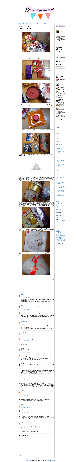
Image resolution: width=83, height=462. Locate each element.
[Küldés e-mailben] (51, 279)
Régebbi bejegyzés (51, 455)
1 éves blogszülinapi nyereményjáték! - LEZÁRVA (61, 91)
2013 (57, 141)
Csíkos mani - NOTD (60, 163)
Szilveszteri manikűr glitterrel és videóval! (60, 100)
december (59, 144)
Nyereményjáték (58, 226)
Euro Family (57, 235)
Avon (56, 227)
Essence (59, 222)
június (58, 207)
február (58, 214)
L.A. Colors (63, 236)
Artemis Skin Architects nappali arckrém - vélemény (61, 154)
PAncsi (22, 294)
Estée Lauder (61, 233)
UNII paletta (62, 238)
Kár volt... (58, 157)
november (59, 145)
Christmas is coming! (25, 28)
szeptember (59, 203)
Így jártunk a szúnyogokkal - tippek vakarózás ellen (61, 104)
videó (57, 221)
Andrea (22, 390)
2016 (57, 136)
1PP (56, 236)
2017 (57, 135)
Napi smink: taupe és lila (61, 198)
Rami (21, 348)
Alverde (59, 238)
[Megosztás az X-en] (52, 279)
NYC (64, 228)
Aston (64, 230)
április (58, 210)
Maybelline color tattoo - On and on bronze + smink (60, 168)
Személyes (45, 23)
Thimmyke (22, 305)
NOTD (63, 221)
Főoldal (36, 455)
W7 (64, 229)
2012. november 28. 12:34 (25, 379)
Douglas (57, 232)
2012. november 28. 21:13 (25, 402)
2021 (57, 128)
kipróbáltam (63, 237)
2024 (57, 124)
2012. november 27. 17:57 (25, 319)
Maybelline (63, 226)
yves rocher (63, 235)
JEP (57, 241)
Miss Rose (57, 228)
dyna (21, 363)
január (58, 215)
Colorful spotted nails (60, 83)
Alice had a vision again (61, 170)
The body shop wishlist (60, 189)
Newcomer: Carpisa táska (61, 87)
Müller (64, 233)
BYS (56, 231)
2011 (57, 217)
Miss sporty (63, 227)
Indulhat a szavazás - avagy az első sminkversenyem (60, 179)
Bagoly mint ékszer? (60, 111)
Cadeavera (63, 234)
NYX (60, 225)
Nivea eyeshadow (58, 234)
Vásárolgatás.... (59, 172)
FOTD (62, 224)
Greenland (59, 240)
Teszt (34, 23)
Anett (21, 311)
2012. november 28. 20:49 (26, 395)
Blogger (62, 243)
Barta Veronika (23, 332)
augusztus (59, 204)
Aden (57, 236)
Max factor (62, 229)
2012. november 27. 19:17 (25, 335)
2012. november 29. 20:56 (26, 427)
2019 (57, 132)
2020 (57, 130)
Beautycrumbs (29, 460)
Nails (37, 23)
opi (61, 225)
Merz (59, 241)
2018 (57, 133)
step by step (57, 233)
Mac (57, 229)
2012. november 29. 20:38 (26, 420)
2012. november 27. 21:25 (25, 352)
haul (56, 222)
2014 (57, 139)
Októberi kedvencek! (60, 199)
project (62, 230)
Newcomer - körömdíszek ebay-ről (60, 174)
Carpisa (56, 240)
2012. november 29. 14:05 (25, 412)
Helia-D (62, 240)
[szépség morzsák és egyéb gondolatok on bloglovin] (59, 66)
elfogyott (57, 225)
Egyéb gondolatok (61, 223)
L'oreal (64, 225)
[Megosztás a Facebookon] (53, 279)
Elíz (21, 409)
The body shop (62, 232)
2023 (57, 125)
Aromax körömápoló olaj (61, 239)
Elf (64, 224)
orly (64, 238)
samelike (22, 354)
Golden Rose (61, 228)
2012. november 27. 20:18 (25, 345)
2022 (57, 127)
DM (56, 229)
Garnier (57, 230)
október (58, 201)
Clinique (63, 231)
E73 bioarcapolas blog (24, 321)
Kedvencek (20, 23)
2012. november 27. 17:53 (25, 309)
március (58, 212)
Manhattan (58, 231)
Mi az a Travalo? (60, 115)
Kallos (59, 232)
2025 (57, 122)
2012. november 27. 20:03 (25, 340)
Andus (22, 415)
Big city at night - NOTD (61, 177)
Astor (59, 229)
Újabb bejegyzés (21, 455)
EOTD (57, 223)
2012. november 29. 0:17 (25, 407)
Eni (21, 337)
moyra (56, 238)
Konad (59, 230)
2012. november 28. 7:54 (25, 360)
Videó (27, 23)
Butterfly (60, 236)
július (58, 206)
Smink (31, 23)
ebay (60, 235)
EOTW (63, 222)
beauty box (59, 227)
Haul (24, 23)
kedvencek (58, 224)
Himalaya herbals (58, 237)
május (58, 209)
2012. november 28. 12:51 (25, 388)
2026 (57, 121)
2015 (57, 138)
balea (61, 231)
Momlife (40, 23)
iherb (62, 241)
